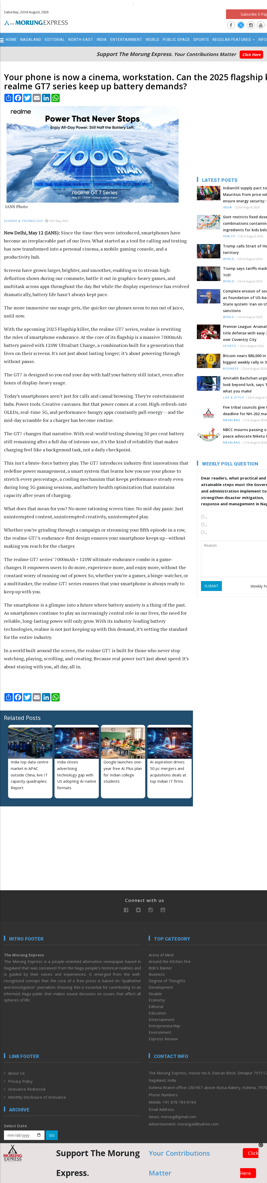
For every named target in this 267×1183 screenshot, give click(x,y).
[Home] (36, 21)
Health (229, 236)
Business (231, 368)
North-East (80, 40)
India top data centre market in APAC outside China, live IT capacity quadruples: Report (29, 774)
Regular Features (232, 40)
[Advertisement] (36, 844)
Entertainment (126, 40)
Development (161, 987)
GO (51, 1135)
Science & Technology (23, 221)
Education (157, 1013)
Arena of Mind (161, 954)
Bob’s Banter (160, 967)
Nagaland (30, 40)
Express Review (163, 1038)
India (102, 40)
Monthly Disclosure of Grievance (37, 1097)
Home (11, 40)
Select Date (15, 1125)
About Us (16, 1073)
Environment (160, 1032)
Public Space (176, 40)
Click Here (251, 54)
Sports (201, 40)
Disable (155, 993)
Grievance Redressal (26, 1089)
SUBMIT (211, 585)
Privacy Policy (20, 1081)
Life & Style (233, 397)
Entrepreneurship (164, 1025)
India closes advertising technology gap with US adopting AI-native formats (76, 774)
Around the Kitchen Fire (170, 961)
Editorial (55, 40)
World (152, 40)
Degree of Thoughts (167, 980)
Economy (157, 1000)
